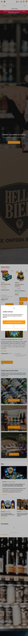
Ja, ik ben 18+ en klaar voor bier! (14, 322)
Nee (14, 326)
